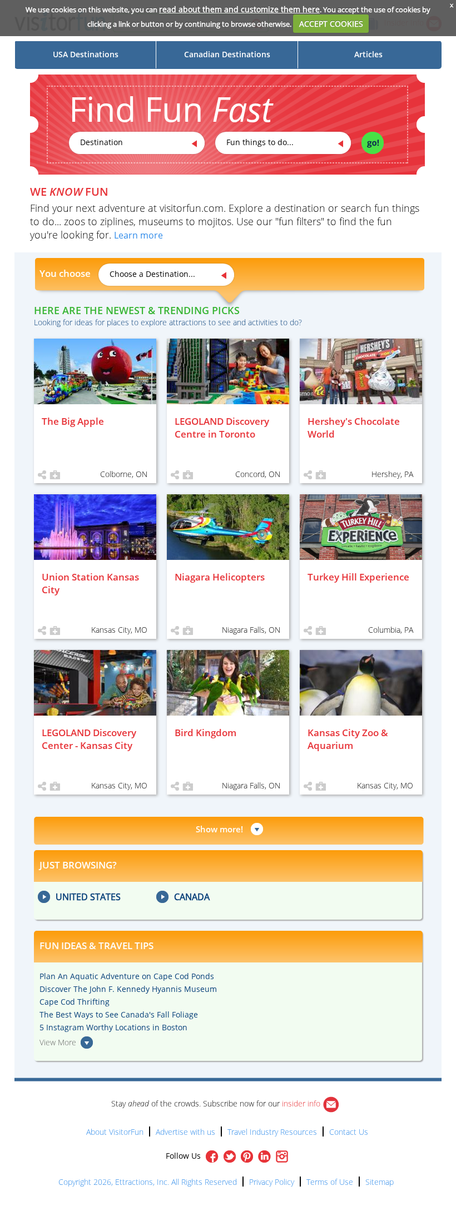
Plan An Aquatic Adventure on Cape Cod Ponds (126, 976)
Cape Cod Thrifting (74, 1001)
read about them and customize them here (239, 9)
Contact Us (348, 1131)
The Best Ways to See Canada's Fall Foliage (118, 1014)
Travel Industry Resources (272, 1131)
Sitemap (379, 1182)
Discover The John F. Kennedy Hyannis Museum (128, 989)
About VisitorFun (114, 1131)
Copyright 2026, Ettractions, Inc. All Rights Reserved (147, 1182)
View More (57, 1042)
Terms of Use (329, 1182)
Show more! (219, 829)
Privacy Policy (271, 1182)
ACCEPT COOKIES (331, 23)
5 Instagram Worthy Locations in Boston (113, 1027)
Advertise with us (185, 1131)
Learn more (138, 235)
